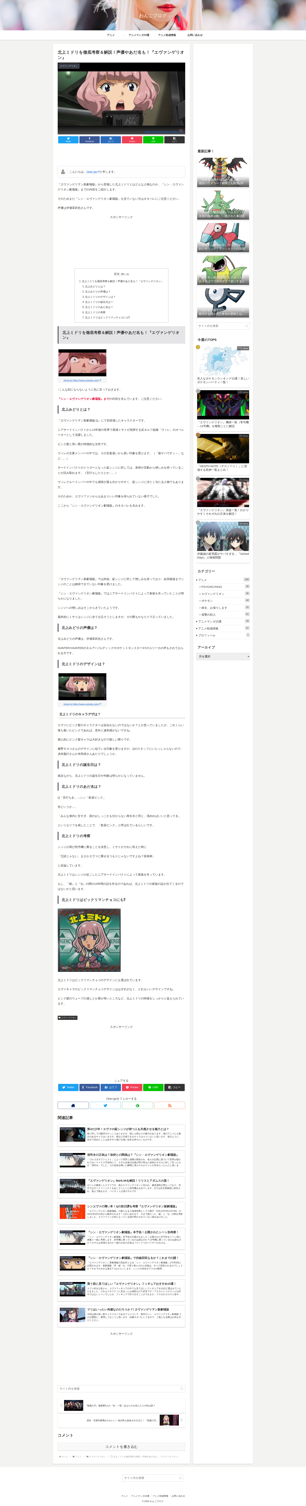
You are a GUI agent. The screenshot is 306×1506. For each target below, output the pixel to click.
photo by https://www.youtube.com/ (164, 131)
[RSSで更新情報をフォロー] (169, 1105)
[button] (174, 139)
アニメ (223, 580)
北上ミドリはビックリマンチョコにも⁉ (107, 317)
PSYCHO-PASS (225, 587)
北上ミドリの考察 (95, 312)
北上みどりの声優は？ (98, 291)
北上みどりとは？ (95, 286)
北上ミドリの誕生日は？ (99, 301)
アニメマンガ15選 (223, 621)
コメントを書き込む (121, 1447)
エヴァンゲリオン (68, 1018)
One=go (92, 171)
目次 (117, 274)
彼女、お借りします (225, 607)
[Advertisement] (121, 155)
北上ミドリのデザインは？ (100, 296)
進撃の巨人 (225, 614)
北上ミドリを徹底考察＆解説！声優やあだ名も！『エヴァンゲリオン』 (123, 281)
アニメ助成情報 (223, 628)
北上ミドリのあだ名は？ (99, 307)
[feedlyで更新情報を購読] (137, 1105)
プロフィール (223, 635)
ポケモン (225, 600)
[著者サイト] (73, 1105)
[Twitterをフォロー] (105, 1105)
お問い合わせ (178, 1496)
